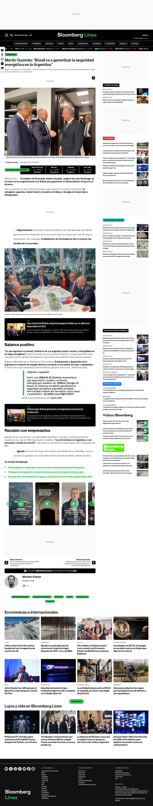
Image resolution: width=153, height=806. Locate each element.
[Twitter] (28, 585)
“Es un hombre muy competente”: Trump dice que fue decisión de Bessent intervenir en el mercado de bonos (119, 160)
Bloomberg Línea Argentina (42, 597)
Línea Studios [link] (110, 43)
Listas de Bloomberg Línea (87, 784)
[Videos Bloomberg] (125, 415)
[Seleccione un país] (31, 35)
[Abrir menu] (7, 35)
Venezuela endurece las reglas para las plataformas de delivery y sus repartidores (129, 691)
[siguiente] (94, 562)
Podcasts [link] (135, 43)
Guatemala (44, 798)
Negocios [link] (123, 43)
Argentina (10, 55)
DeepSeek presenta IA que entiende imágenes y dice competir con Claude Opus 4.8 (58, 691)
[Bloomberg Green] (125, 447)
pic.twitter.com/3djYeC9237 (59, 394)
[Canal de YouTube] (15, 769)
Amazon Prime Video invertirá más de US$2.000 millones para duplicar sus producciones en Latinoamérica (130, 740)
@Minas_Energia (66, 383)
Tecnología (118, 777)
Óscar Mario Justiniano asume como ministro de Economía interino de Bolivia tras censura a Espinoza (93, 649)
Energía (69, 597)
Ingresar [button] (145, 35)
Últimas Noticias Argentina (20, 597)
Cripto (80, 779)
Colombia (44, 779)
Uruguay (44, 790)
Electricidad (58, 597)
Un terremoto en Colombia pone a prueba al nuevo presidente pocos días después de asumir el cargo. (118, 431)
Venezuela (44, 780)
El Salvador (45, 794)
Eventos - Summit (121, 787)
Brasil (43, 773)
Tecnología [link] (96, 43)
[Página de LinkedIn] (24, 769)
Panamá (44, 788)
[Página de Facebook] (6, 769)
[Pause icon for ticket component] (6, 48)
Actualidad (81, 777)
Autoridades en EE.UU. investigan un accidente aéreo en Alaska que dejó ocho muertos (130, 648)
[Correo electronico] (24, 585)
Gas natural (50, 601)
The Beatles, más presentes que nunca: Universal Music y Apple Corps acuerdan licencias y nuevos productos (58, 740)
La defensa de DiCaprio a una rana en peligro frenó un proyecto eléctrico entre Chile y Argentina (93, 739)
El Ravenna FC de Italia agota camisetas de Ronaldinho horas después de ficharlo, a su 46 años (21, 739)
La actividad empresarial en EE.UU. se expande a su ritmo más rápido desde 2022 (94, 691)
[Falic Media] (135, 38)
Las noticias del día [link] (21, 43)
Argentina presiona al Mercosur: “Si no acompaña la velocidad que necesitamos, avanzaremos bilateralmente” (77, 563)
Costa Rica (45, 792)
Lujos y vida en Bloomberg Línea (33, 706)
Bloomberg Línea (82, 597)
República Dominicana (48, 796)
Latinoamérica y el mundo (49, 771)
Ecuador (44, 786)
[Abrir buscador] (12, 35)
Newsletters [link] (37, 43)
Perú (42, 784)
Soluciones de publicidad (123, 795)
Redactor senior (28, 580)
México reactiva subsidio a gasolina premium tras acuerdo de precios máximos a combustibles (24, 563)
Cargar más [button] (76, 701)
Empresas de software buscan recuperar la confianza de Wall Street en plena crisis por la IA (118, 351)
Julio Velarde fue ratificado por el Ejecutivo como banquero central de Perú (21, 691)
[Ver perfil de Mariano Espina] (14, 581)
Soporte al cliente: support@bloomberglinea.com (131, 793)
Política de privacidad (122, 773)
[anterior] (6, 562)
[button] (93, 77)
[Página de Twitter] (11, 769)
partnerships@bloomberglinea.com (127, 789)
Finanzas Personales (85, 780)
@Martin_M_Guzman (50, 377)
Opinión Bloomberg (112, 384)
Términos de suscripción (123, 775)
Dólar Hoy (81, 775)
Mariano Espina (12, 162)
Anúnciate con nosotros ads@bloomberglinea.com (131, 791)
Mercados (81, 773)
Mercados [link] (49, 43)
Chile (43, 782)
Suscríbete (118, 771)
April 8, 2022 (56, 398)
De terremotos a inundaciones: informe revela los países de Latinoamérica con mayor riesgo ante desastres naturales (119, 458)
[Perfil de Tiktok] (29, 769)
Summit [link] (60, 43)
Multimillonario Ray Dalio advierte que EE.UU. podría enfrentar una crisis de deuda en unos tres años (118, 340)
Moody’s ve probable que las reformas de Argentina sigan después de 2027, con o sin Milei (56, 648)
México (43, 775)
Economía (81, 771)
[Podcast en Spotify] (33, 769)
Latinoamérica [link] (83, 43)
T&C (116, 779)
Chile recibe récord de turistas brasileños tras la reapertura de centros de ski (20, 648)
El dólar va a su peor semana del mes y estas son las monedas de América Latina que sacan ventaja (119, 246)
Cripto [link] (71, 43)
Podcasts (81, 782)
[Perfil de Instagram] (20, 769)
